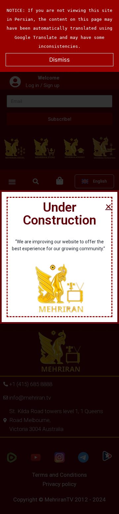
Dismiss (59, 59)
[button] (108, 206)
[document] (59, 257)
